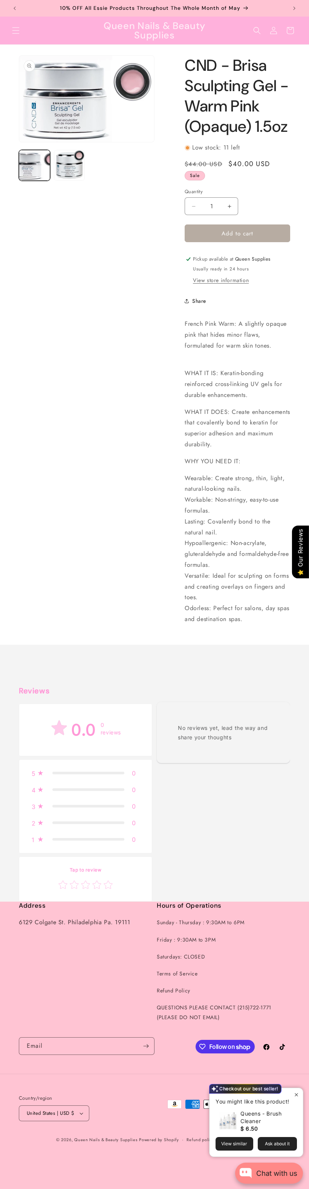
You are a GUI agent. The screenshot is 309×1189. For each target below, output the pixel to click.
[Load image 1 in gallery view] (34, 165)
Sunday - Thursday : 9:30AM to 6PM (201, 922)
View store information (221, 280)
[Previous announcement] (14, 8)
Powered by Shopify (159, 1140)
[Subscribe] (146, 1046)
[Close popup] (296, 1094)
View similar (234, 1143)
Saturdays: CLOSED (181, 956)
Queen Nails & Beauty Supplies (105, 1140)
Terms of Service (177, 973)
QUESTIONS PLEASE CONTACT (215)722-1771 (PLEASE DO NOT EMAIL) (214, 1012)
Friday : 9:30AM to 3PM (186, 939)
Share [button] (199, 301)
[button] (16, 30)
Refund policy (200, 1140)
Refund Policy (173, 990)
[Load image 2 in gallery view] (69, 165)
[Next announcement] (294, 8)
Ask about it (277, 1143)
